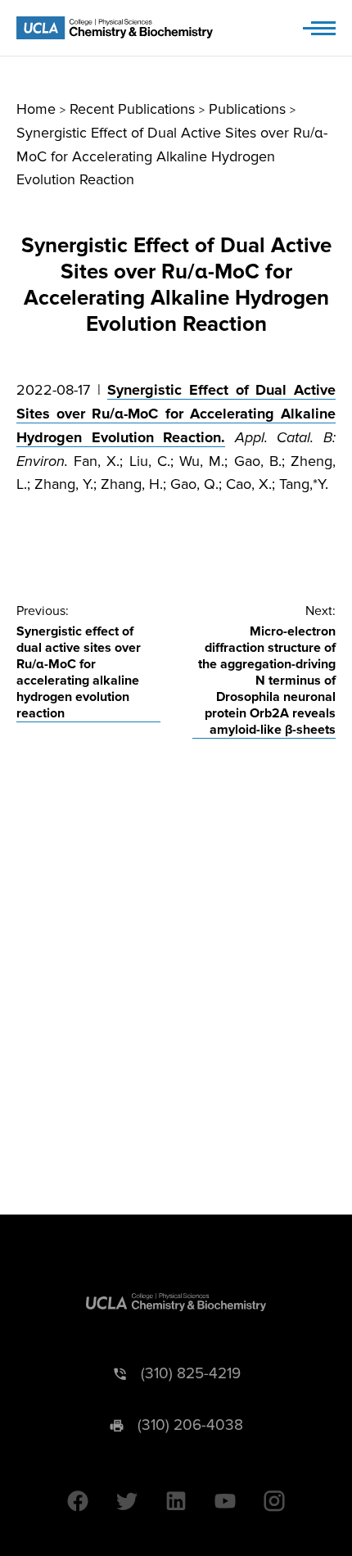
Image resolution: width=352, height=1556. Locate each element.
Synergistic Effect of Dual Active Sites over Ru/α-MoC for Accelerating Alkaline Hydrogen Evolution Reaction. (176, 413)
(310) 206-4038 (190, 1425)
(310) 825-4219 (191, 1373)
